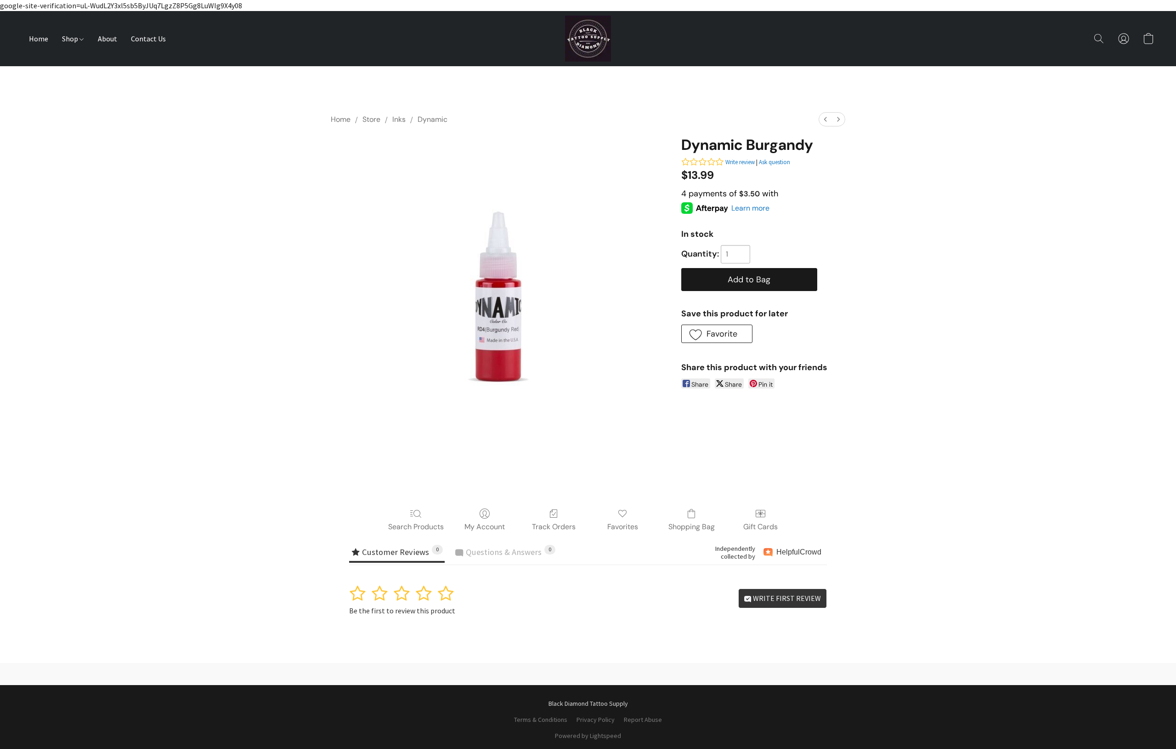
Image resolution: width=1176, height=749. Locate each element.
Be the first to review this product (402, 610)
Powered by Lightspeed (588, 736)
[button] (588, 39)
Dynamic (432, 119)
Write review (740, 162)
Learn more (750, 208)
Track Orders (554, 527)
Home (38, 38)
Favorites (622, 527)
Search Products (416, 527)
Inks (399, 119)
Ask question (774, 162)
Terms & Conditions (540, 719)
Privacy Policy (596, 719)
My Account (484, 527)
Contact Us (148, 38)
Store (371, 119)
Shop (70, 38)
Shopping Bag (691, 527)
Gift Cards (760, 527)
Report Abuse (643, 719)
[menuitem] (825, 119)
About (107, 38)
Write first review (786, 598)
